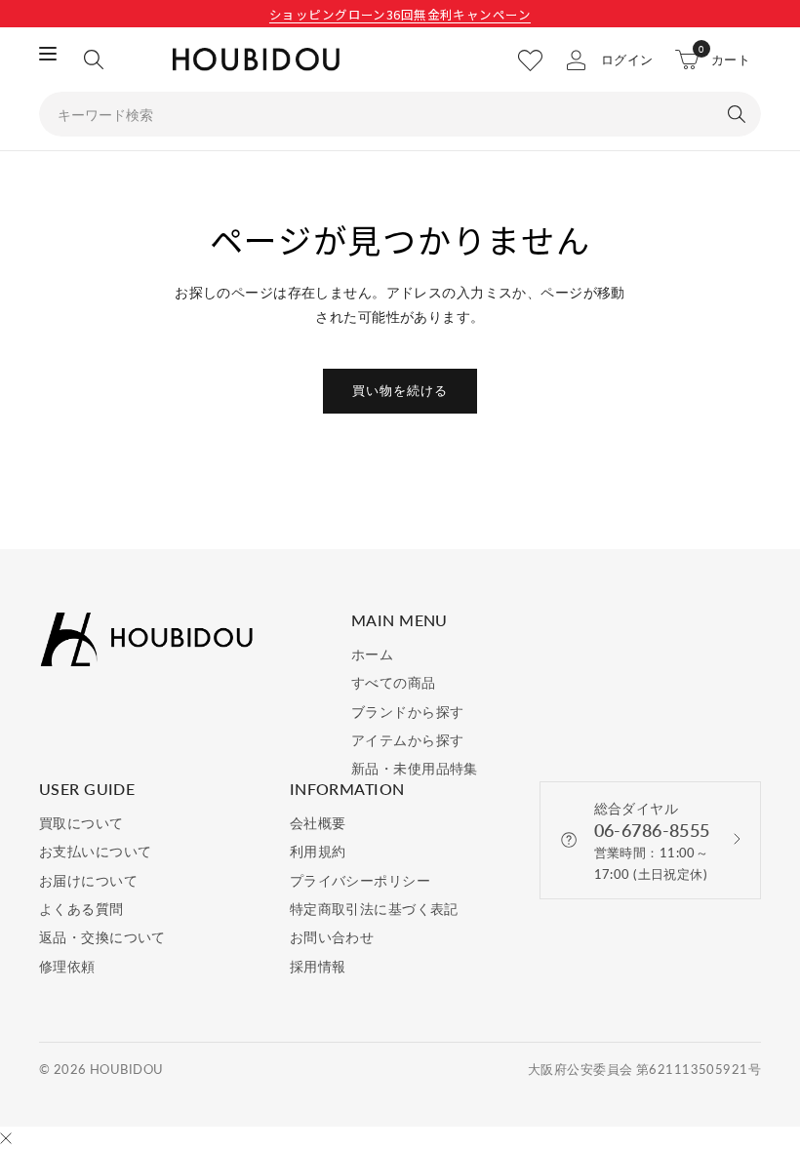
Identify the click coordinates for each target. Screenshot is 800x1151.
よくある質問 (81, 908)
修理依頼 (67, 966)
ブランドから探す (407, 711)
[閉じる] (6, 1139)
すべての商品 (393, 682)
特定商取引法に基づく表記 (374, 908)
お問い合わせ (332, 937)
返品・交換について (102, 937)
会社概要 (318, 822)
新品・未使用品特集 (414, 768)
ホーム (372, 654)
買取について (81, 822)
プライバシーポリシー (360, 880)
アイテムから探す (407, 740)
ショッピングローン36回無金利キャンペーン (400, 14)
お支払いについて (95, 851)
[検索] (93, 59)
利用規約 (318, 851)
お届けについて (88, 880)
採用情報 (318, 966)
